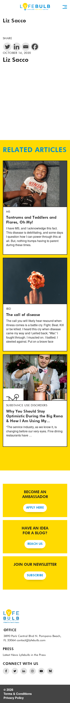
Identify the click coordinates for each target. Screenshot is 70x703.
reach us (35, 544)
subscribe (35, 575)
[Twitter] (7, 47)
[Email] (25, 47)
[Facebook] (35, 47)
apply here (35, 507)
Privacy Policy (14, 698)
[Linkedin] (16, 47)
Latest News (10, 655)
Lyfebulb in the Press (32, 655)
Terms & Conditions (18, 694)
